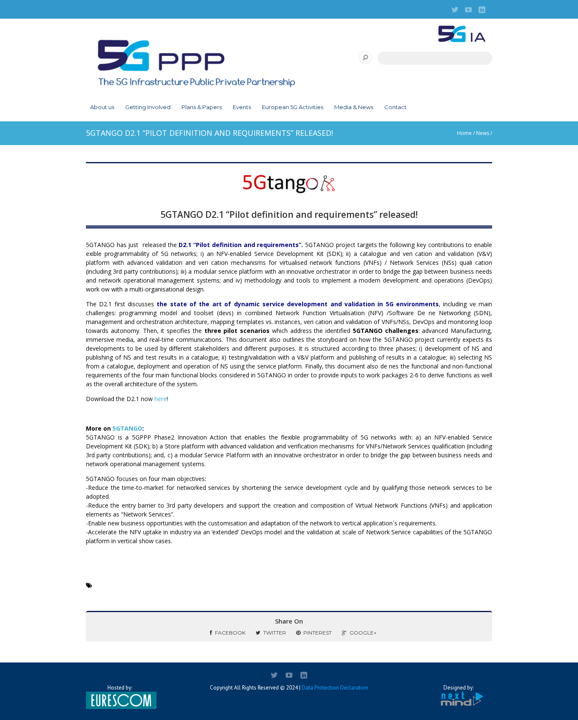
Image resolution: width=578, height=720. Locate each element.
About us (102, 107)
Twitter (274, 632)
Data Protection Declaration (335, 687)
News (482, 133)
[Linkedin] (482, 9)
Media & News (353, 107)
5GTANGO (127, 428)
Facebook (230, 632)
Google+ (363, 632)
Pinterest (317, 632)
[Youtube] (468, 9)
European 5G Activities (292, 107)
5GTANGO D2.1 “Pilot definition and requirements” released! (289, 214)
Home (464, 133)
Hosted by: (119, 687)
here (160, 399)
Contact (395, 107)
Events (242, 107)
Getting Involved (148, 107)
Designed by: (458, 687)
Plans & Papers (202, 107)
